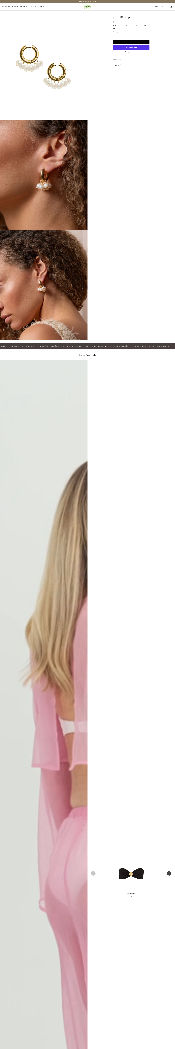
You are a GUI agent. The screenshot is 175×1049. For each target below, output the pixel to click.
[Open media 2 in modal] (44, 175)
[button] (162, 6)
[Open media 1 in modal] (44, 65)
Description (117, 59)
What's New (24, 7)
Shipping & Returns (120, 65)
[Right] (169, 873)
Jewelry (15, 7)
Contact (41, 7)
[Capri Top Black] (131, 873)
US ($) (157, 7)
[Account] (167, 6)
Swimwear (6, 7)
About (33, 7)
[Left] (93, 873)
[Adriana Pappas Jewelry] (87, 7)
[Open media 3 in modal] (44, 285)
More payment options (131, 51)
